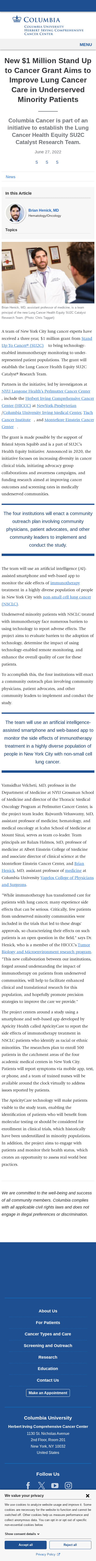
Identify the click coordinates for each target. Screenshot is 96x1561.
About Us (48, 1311)
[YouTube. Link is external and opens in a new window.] (55, 1486)
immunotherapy (65, 583)
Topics (11, 230)
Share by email (63, 163)
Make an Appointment (48, 1393)
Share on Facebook (36, 162)
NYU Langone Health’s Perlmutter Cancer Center (48, 391)
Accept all (26, 1545)
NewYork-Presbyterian (58, 405)
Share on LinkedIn (57, 162)
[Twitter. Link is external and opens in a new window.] (41, 1486)
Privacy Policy (46, 1554)
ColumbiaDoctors (48, 1284)
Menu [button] (86, 44)
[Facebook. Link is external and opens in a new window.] (28, 1486)
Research (47, 1357)
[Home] (48, 25)
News (10, 177)
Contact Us (48, 1380)
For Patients (48, 1322)
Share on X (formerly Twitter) (47, 162)
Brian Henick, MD (43, 210)
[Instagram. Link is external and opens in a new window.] (68, 1486)
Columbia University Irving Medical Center (48, 5)
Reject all (70, 1545)
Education (48, 1368)
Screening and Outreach (48, 1345)
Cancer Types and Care (48, 1334)
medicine (73, 870)
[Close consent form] (87, 1495)
